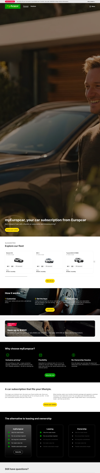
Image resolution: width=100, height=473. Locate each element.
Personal (25, 6)
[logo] (12, 6)
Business (33, 6)
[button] (25, 6)
